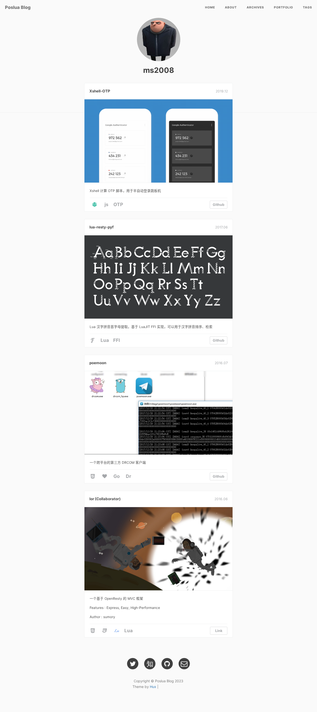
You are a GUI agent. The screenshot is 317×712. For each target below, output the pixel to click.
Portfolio (283, 7)
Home (210, 7)
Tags (307, 7)
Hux (153, 687)
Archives (255, 7)
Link (218, 631)
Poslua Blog (18, 7)
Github (218, 204)
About (231, 7)
